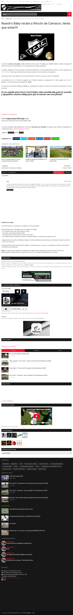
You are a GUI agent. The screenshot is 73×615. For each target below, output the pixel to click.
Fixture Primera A (44, 464)
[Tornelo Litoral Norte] (14, 445)
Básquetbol (14, 464)
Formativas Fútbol (7, 466)
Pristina (26, 129)
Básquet (36, 350)
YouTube (15, 426)
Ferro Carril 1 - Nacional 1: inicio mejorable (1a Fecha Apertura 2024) (28, 375)
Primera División (7, 469)
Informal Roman (18, 129)
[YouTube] (48, 4)
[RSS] (53, 4)
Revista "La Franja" (31, 469)
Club (10, 1)
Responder (10, 190)
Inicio (4, 1)
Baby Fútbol (9, 18)
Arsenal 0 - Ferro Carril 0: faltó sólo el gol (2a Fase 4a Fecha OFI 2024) (28, 497)
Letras (37, 466)
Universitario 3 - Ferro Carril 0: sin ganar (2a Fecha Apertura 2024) (27, 368)
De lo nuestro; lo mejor (31, 464)
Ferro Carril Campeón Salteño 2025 (19, 353)
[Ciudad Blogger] (19, 445)
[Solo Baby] (19, 437)
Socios (43, 1)
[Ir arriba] (33, 612)
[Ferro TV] (36, 335)
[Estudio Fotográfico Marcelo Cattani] (9, 437)
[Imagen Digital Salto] (14, 437)
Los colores (12, 523)
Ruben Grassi (42, 469)
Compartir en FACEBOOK (9, 114)
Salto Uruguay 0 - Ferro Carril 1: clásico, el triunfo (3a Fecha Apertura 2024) (30, 361)
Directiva (30, 1)
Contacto (50, 1)
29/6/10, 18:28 (67, 181)
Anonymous (10, 541)
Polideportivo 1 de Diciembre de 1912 (51, 466)
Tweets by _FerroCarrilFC (8, 346)
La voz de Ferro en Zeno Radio (40, 313)
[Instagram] (51, 4)
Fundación (15, 1)
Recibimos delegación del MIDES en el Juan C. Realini (36, 160)
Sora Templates (27, 613)
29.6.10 (21, 132)
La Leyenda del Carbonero (26, 466)
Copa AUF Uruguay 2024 (16, 476)
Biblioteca (37, 1)
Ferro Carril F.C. (58, 172)
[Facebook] (44, 4)
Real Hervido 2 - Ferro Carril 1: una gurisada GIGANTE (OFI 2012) (27, 530)
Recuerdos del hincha (19, 469)
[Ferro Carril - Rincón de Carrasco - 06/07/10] (36, 60)
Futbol (13, 350)
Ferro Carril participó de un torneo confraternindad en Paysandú (10, 160)
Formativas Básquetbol (56, 464)
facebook (68, 172)
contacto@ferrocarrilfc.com (14, 578)
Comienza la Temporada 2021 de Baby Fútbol (59, 160)
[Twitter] (46, 4)
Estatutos (23, 1)
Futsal (60, 350)
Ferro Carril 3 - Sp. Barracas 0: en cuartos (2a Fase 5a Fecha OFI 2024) (28, 483)
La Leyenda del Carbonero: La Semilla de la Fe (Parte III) (24, 516)
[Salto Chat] (9, 445)
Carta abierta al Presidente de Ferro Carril (21, 509)
